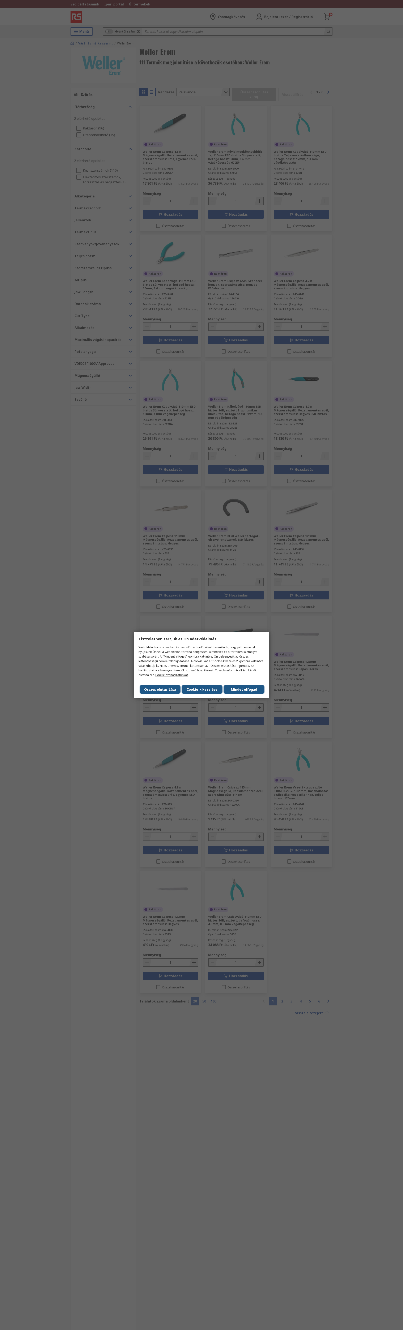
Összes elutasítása (160, 689)
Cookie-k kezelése (202, 689)
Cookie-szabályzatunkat (171, 675)
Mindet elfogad (244, 689)
